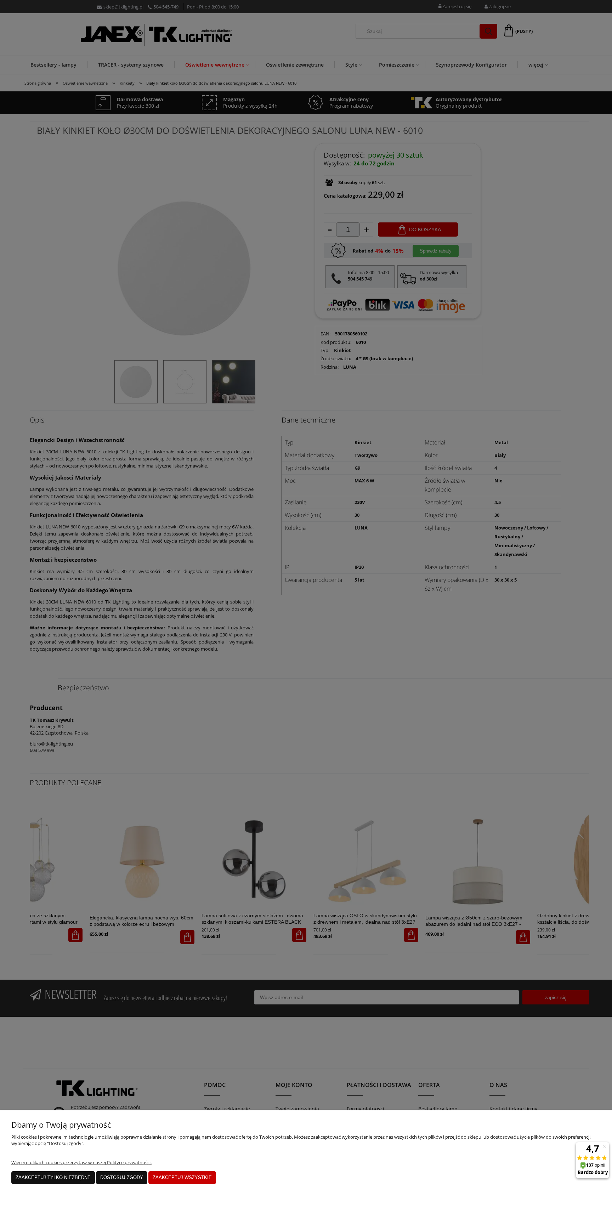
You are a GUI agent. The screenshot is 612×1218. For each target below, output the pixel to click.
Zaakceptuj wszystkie (182, 1177)
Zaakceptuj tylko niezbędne (53, 1177)
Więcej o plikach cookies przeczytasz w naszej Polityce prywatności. (81, 1162)
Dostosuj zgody (121, 1177)
